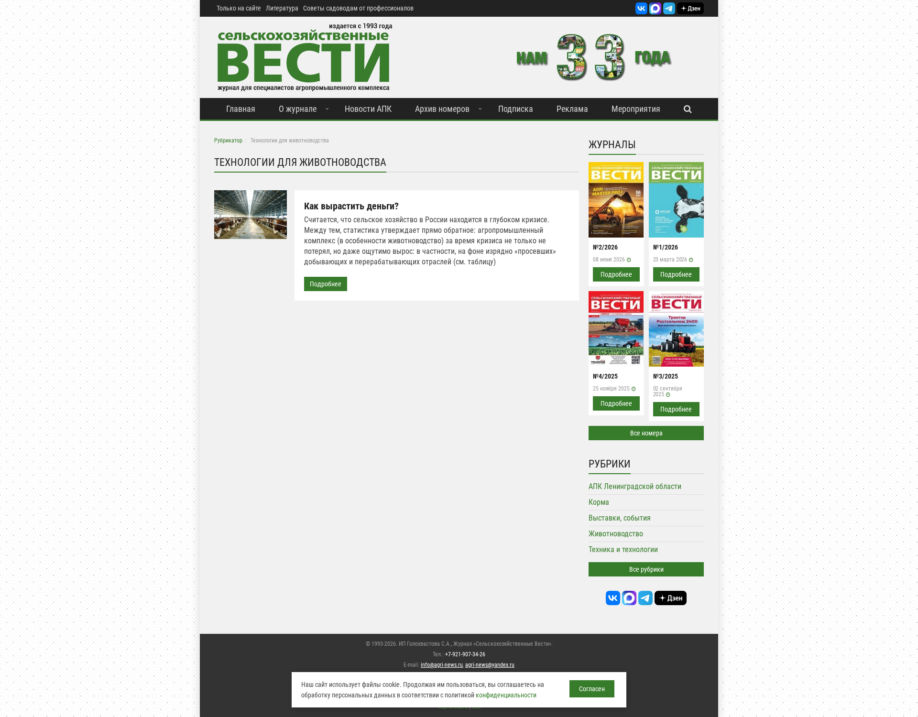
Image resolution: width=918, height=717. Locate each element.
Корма (599, 502)
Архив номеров (442, 109)
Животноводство (616, 533)
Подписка (515, 109)
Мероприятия (636, 109)
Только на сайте (239, 8)
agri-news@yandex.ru (489, 665)
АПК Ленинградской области (635, 486)
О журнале (298, 109)
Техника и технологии (623, 549)
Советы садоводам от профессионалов (358, 8)
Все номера (646, 433)
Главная (240, 109)
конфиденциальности (506, 695)
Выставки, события (620, 517)
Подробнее (325, 284)
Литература (282, 8)
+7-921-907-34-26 (465, 654)
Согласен (592, 689)
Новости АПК (368, 109)
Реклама (572, 109)
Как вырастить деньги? (351, 206)
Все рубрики (646, 569)
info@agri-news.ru (442, 665)
